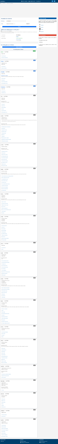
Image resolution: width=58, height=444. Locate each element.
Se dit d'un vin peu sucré (5, 321)
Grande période (4, 190)
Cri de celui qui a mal (4, 265)
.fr (2, 1)
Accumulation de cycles (5, 179)
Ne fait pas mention (4, 414)
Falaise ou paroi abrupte (5, 428)
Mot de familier (4, 107)
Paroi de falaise (4, 433)
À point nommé (4, 425)
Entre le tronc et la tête (4, 154)
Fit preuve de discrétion (5, 57)
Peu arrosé (3, 315)
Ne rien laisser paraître (4, 81)
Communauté (32, 1)
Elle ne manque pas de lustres (5, 177)
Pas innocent (3, 236)
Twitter (3, 441)
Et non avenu (3, 206)
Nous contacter (42, 442)
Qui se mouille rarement (5, 318)
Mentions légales (23, 441)
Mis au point (3, 348)
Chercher (19, 26)
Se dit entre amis (4, 110)
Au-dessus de (3, 295)
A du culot (3, 227)
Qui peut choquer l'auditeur (5, 238)
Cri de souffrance (4, 270)
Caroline (42, 29)
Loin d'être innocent (4, 233)
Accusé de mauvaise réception (5, 262)
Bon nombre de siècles (4, 180)
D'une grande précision (5, 356)
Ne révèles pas (3, 66)
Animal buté (3, 128)
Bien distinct (3, 351)
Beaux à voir (3, 400)
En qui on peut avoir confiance (6, 289)
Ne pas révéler (3, 78)
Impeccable (3, 359)
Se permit (3, 335)
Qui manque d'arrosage (5, 316)
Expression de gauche (4, 273)
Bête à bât (3, 134)
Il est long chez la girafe (5, 157)
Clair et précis (3, 354)
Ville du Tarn (3, 297)
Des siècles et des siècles (5, 185)
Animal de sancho (4, 131)
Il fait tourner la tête (4, 159)
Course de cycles (4, 182)
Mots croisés (25, 1)
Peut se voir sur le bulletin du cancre (6, 209)
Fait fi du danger (4, 230)
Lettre (2, 23)
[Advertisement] (29, 10)
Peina (2, 249)
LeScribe (42, 27)
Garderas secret (4, 92)
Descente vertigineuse (4, 434)
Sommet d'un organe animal (5, 375)
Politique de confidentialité (25, 442)
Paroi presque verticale (5, 436)
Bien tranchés (3, 402)
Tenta (2, 336)
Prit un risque (3, 333)
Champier (42, 25)
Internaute (42, 31)
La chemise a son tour (4, 162)
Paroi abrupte (3, 431)
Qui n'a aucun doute (4, 292)
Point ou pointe (4, 377)
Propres (3, 405)
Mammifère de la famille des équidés (6, 139)
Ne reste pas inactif (4, 225)
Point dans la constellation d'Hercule (6, 374)
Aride (2, 310)
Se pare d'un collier (4, 165)
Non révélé (3, 104)
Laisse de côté (3, 416)
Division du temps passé (5, 188)
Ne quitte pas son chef (4, 151)
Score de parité (4, 211)
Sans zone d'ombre (4, 362)
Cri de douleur (3, 268)
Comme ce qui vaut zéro (5, 203)
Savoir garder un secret (5, 83)
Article (39, 1)
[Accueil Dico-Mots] (0, 3)
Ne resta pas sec (4, 247)
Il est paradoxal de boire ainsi (5, 313)
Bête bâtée (3, 136)
